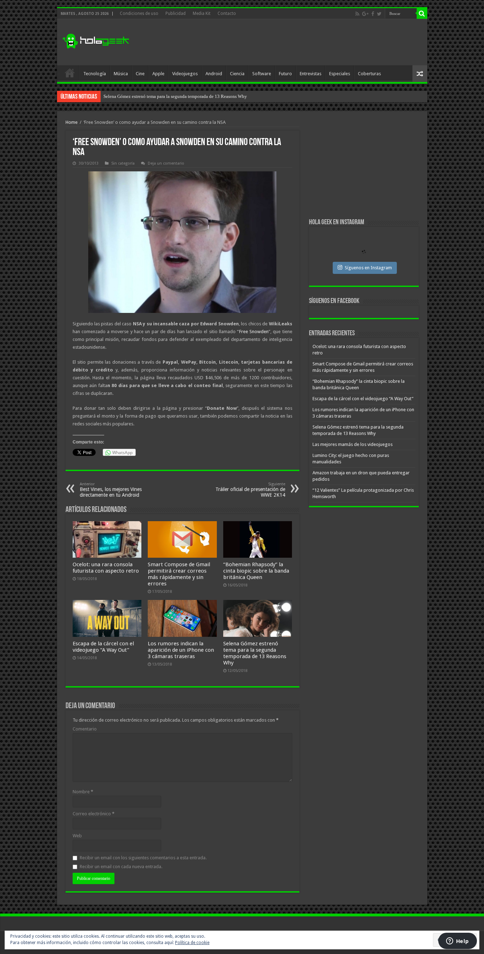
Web (77, 835)
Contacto (227, 13)
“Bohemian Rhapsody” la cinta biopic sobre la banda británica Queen (256, 570)
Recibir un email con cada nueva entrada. (121, 866)
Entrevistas (310, 73)
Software (261, 73)
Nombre (83, 791)
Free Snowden (254, 331)
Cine (140, 73)
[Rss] (357, 14)
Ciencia (237, 73)
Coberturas (369, 73)
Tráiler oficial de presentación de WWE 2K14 (250, 490)
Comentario (85, 729)
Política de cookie (192, 942)
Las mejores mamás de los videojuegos (140, 96)
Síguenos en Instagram (368, 267)
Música (121, 73)
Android (214, 73)
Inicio (70, 72)
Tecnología (94, 73)
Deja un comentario (166, 163)
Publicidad (175, 13)
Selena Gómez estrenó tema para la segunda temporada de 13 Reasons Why (254, 653)
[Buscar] (422, 13)
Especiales (339, 73)
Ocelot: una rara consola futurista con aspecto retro (106, 567)
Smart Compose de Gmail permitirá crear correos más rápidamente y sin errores (179, 574)
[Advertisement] (293, 42)
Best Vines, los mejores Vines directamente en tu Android (111, 490)
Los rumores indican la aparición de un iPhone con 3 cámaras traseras (181, 650)
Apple (158, 73)
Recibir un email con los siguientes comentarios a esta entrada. (143, 857)
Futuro (285, 73)
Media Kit (201, 13)
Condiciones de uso (139, 13)
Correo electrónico (93, 813)
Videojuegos (185, 73)
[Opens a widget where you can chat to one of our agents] (457, 941)
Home (72, 122)
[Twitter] (379, 14)
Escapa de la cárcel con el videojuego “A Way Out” (103, 646)
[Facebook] (373, 14)
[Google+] (365, 14)
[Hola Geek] (95, 40)
